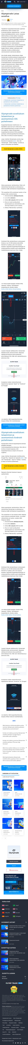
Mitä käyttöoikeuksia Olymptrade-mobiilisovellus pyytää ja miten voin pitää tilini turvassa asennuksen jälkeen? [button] (14, 758)
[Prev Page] (2, 838)
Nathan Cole (11, 20)
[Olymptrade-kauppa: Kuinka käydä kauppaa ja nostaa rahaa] (4, 934)
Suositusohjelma (6, 1034)
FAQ (9, 1032)
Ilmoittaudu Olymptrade (13, 6)
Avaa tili (14, 865)
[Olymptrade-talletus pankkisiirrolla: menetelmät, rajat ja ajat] (4, 952)
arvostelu (8, 1025)
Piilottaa (18, 98)
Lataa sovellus (16, 1025)
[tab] (14, 727)
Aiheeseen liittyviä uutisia (10, 773)
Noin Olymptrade (17, 1018)
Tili (3, 1029)
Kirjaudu (23, 1027)
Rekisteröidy (17, 1020)
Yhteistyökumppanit (10, 1029)
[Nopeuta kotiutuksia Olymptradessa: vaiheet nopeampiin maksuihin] (4, 967)
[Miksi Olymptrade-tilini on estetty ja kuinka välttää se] (19, 785)
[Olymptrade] (14, 857)
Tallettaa (20, 1022)
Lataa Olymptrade (16, 1034)
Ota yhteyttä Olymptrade (8, 1040)
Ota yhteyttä (20, 1029)
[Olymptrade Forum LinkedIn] (19, 1043)
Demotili (14, 1032)
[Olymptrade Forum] (14, 984)
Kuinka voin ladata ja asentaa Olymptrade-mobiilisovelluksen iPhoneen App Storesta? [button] (14, 742)
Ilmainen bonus (14, 870)
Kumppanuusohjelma (8, 1020)
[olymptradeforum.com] (7, 2)
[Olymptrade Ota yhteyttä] (19, 823)
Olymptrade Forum (7, 1018)
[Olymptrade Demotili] (4, 941)
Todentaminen (6, 1027)
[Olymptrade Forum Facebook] (12, 1043)
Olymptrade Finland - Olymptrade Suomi (11, 1038)
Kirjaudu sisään (13, 1022)
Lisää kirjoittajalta (8, 777)
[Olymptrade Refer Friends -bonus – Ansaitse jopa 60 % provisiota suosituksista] (4, 927)
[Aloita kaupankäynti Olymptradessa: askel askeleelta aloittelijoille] (19, 804)
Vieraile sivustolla (14, 861)
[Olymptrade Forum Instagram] (22, 1043)
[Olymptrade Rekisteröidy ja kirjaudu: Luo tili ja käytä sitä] (7, 823)
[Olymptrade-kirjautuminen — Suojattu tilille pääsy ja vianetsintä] (7, 804)
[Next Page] (5, 838)
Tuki (3, 1025)
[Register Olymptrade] (14, 882)
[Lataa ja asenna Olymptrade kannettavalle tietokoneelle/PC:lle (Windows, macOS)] (7, 785)
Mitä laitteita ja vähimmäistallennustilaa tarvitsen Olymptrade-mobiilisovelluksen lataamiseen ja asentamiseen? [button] (13, 727)
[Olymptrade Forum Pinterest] (24, 1043)
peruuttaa (5, 1022)
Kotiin (2, 10)
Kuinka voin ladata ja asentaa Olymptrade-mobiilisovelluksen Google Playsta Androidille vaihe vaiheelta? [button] (14, 734)
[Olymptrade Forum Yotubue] (17, 1043)
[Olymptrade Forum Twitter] (15, 1043)
